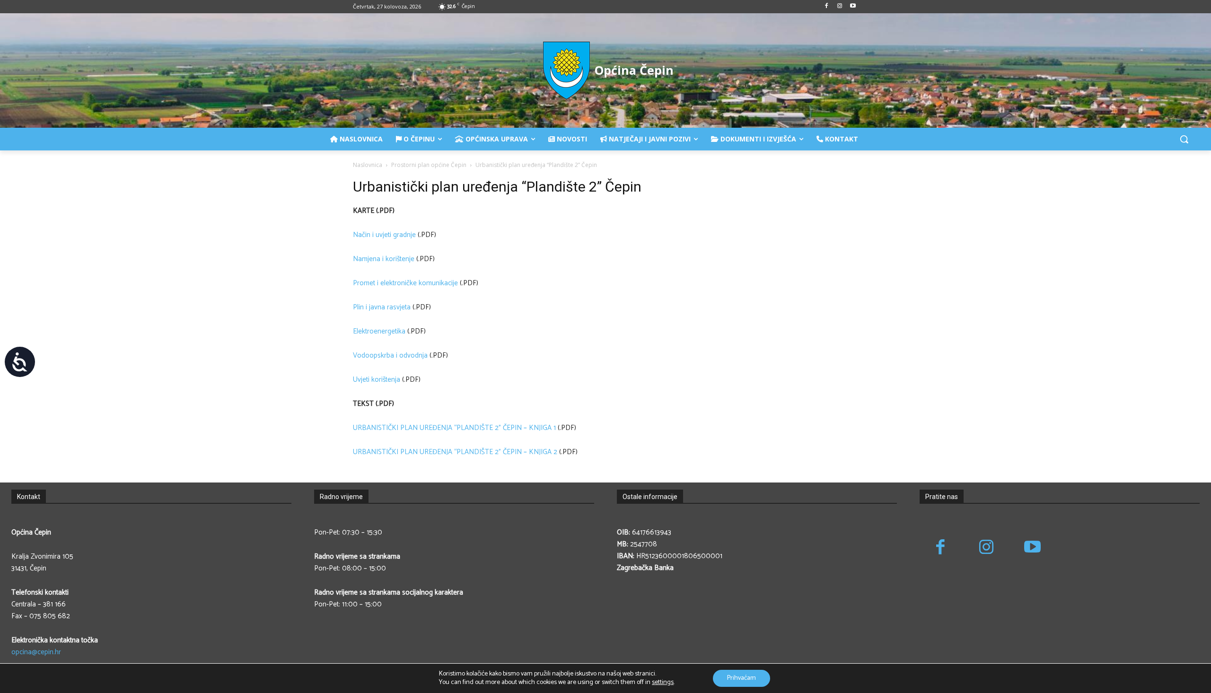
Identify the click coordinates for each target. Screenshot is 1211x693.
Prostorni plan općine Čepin (428, 165)
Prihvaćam (741, 678)
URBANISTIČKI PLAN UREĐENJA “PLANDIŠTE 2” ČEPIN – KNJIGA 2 (455, 452)
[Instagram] (839, 6)
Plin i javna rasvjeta (382, 307)
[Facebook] (826, 6)
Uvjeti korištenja (376, 380)
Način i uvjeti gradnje (384, 235)
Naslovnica (367, 165)
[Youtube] (852, 6)
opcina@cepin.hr (36, 652)
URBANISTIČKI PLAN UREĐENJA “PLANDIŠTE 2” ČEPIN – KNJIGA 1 (454, 428)
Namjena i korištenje (383, 259)
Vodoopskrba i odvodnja (390, 355)
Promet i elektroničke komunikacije (405, 283)
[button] (1184, 139)
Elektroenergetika (379, 331)
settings (663, 682)
